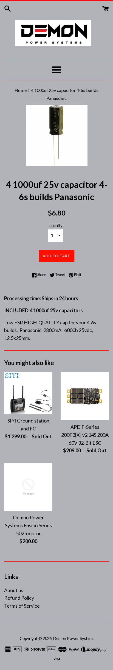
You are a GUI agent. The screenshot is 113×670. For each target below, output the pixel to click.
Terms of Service (22, 606)
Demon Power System (73, 638)
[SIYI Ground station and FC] (28, 393)
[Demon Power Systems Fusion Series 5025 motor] (28, 487)
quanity (55, 225)
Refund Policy (19, 598)
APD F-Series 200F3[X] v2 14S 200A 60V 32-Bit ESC (85, 435)
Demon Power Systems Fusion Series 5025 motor (28, 525)
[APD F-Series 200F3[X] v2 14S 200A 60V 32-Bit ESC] (85, 396)
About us (13, 590)
